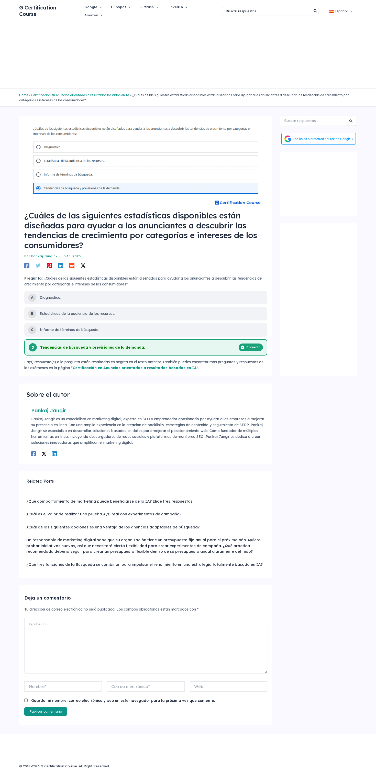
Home (23, 95)
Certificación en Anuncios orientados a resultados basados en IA (80, 95)
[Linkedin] (60, 265)
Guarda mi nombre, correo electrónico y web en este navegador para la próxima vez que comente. (123, 700)
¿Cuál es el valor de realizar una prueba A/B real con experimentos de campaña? (103, 514)
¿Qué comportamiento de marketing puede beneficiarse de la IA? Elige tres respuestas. (109, 501)
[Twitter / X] (83, 265)
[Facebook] (26, 265)
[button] (99, 7)
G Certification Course (37, 10)
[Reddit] (71, 265)
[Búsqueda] (315, 11)
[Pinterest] (49, 265)
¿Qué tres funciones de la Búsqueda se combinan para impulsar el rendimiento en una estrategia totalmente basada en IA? (144, 564)
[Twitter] (38, 265)
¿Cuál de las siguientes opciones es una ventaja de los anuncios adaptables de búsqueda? (113, 527)
